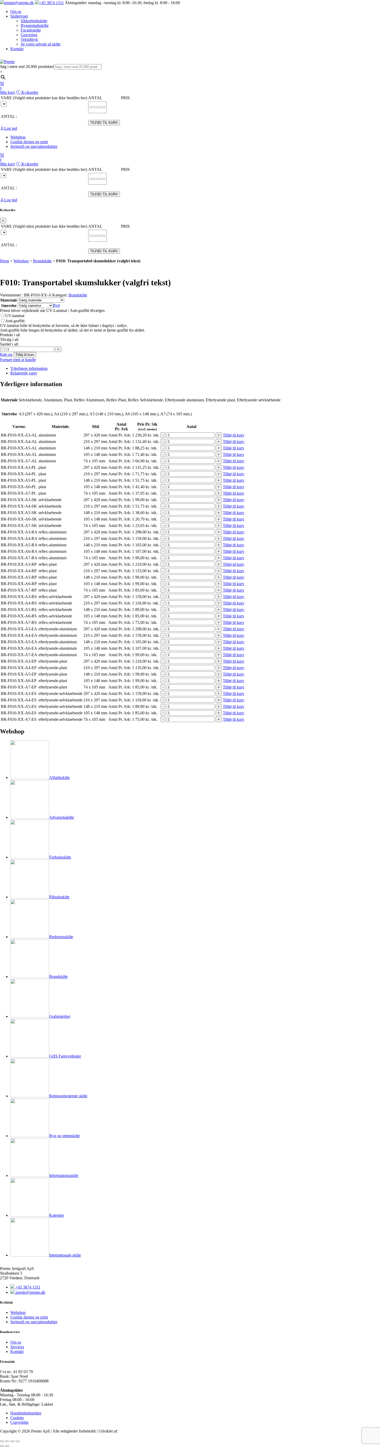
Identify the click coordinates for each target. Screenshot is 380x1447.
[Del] (12, 1441)
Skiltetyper (19, 16)
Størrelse (9, 305)
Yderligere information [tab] (29, 368)
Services (17, 1347)
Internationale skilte (65, 1255)
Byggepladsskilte (35, 25)
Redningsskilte (61, 937)
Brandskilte (42, 261)
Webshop (21, 261)
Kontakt (17, 49)
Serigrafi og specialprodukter (33, 1322)
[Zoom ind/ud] (2, 1441)
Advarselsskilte (61, 817)
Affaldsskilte (59, 777)
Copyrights (19, 1422)
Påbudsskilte (59, 897)
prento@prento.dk (19, 3)
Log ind (10, 128)
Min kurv (7, 90)
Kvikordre (29, 92)
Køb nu (6, 354)
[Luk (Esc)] (18, 1441)
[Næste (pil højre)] (7, 1446)
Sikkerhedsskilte (34, 21)
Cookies (17, 1417)
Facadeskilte (31, 30)
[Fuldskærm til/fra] (7, 1441)
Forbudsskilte (60, 857)
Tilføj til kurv (25, 355)
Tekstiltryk (29, 39)
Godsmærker (59, 1016)
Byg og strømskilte (64, 1136)
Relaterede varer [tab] (23, 373)
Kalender (56, 1215)
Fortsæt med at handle (18, 359)
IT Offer (126, 1431)
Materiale (8, 300)
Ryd (56, 305)
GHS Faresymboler (65, 1056)
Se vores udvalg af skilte (40, 44)
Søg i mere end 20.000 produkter (27, 66)
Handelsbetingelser (25, 1413)
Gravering (29, 35)
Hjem (4, 261)
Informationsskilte (63, 1175)
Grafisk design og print (29, 1317)
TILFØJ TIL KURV (104, 123)
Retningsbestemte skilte (68, 1096)
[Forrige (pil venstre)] (2, 1446)
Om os (15, 11)
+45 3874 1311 (51, 3)
